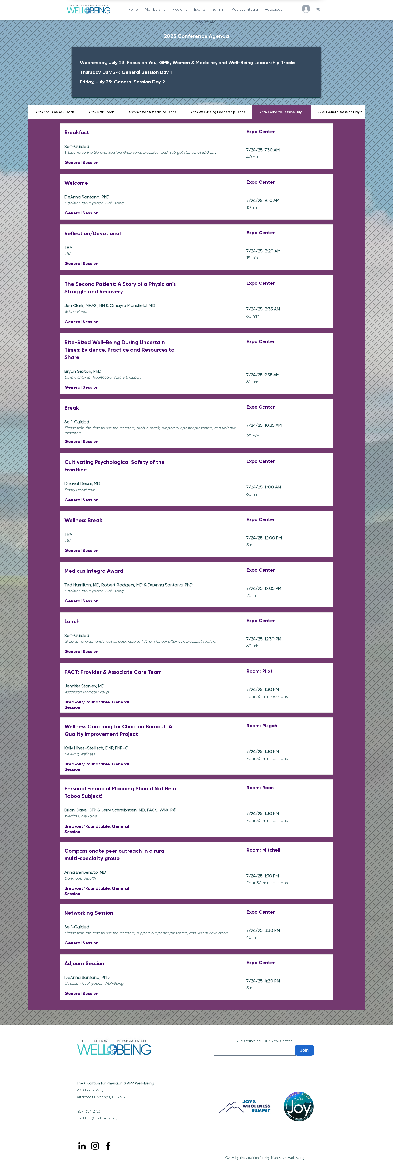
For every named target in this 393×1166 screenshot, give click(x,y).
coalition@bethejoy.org (97, 1118)
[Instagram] (95, 1146)
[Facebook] (108, 1146)
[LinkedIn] (82, 1146)
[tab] (54, 112)
